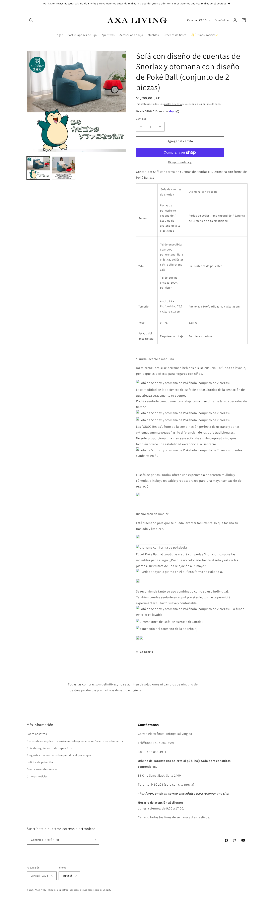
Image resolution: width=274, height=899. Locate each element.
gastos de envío (173, 103)
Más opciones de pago (180, 162)
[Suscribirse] (94, 840)
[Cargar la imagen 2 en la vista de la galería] (63, 168)
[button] (31, 20)
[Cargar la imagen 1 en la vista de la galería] (38, 168)
